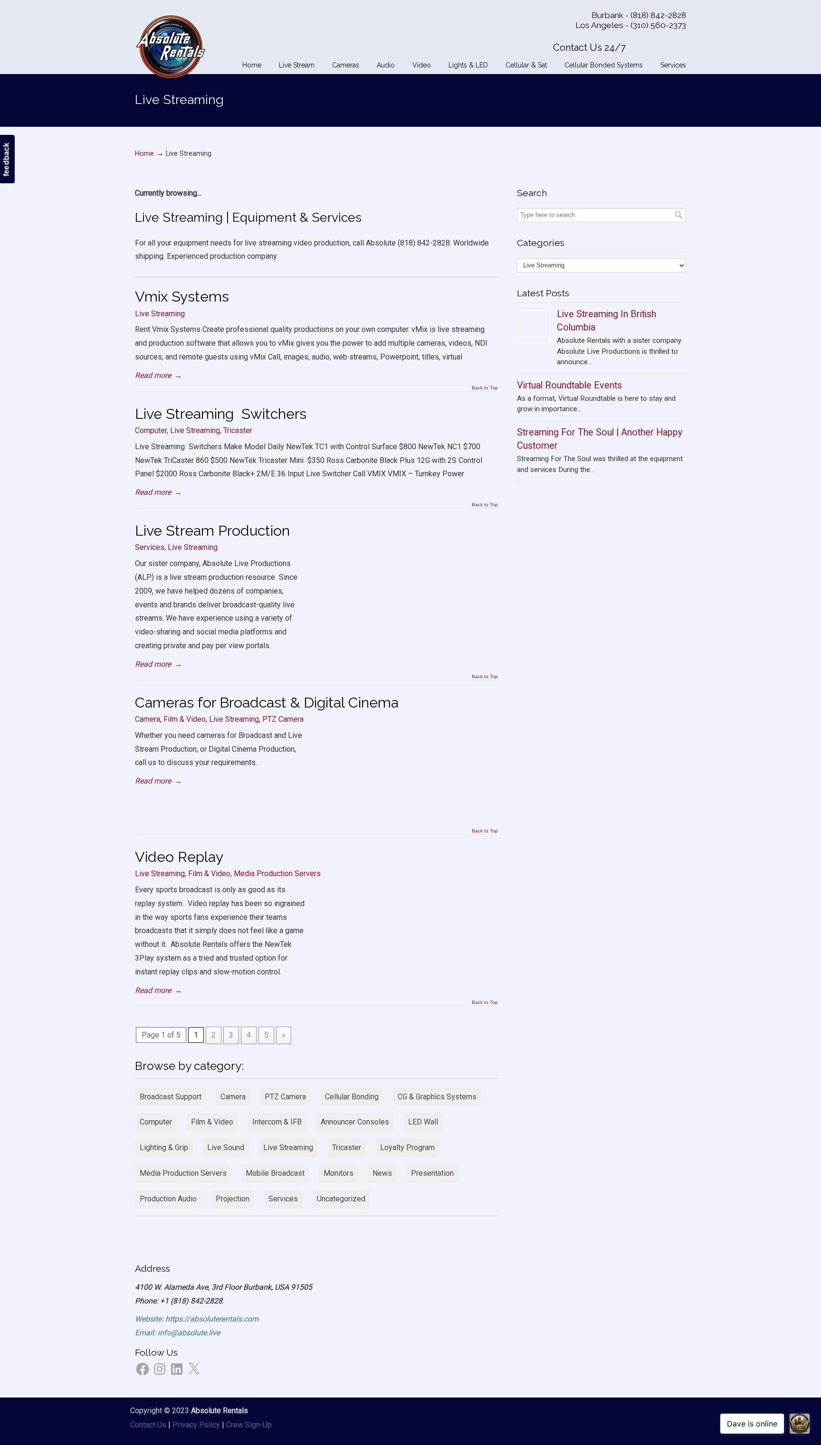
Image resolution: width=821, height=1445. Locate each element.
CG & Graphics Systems (437, 1096)
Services (149, 547)
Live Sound (225, 1147)
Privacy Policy (196, 1424)
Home (144, 154)
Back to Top (485, 388)
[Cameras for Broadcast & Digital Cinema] (409, 806)
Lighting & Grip (164, 1147)
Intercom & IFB (277, 1121)
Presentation (432, 1173)
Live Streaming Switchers (220, 413)
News (382, 1173)
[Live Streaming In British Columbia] (533, 326)
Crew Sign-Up (249, 1424)
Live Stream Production (212, 530)
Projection (232, 1198)
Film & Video (184, 719)
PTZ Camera (283, 719)
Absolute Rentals (170, 45)
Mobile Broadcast (275, 1173)
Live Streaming (160, 313)
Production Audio (168, 1198)
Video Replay (179, 856)
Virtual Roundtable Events (569, 385)
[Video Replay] (409, 960)
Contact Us (148, 1424)
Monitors (338, 1173)
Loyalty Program (407, 1147)
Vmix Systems (182, 296)
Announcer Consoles (355, 1121)
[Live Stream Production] (409, 634)
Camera (147, 719)
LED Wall (423, 1121)
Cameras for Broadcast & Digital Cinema (267, 702)
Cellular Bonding (352, 1096)
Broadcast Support (170, 1096)
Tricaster (237, 430)
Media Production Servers (277, 873)
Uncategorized (341, 1198)
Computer (151, 430)
